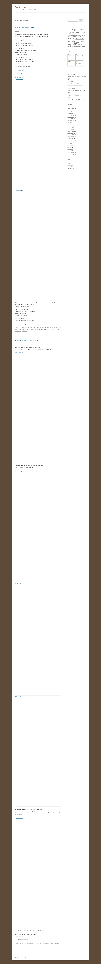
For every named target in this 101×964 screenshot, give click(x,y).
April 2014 (70, 147)
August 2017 (70, 111)
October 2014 (70, 138)
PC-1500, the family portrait (25, 27)
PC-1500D (47, 327)
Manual (75, 35)
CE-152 (81, 29)
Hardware (30, 943)
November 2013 (71, 154)
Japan (48, 329)
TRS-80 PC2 (27, 329)
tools (75, 46)
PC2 (59, 329)
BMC (72, 29)
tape (73, 46)
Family (44, 329)
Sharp (73, 44)
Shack (69, 44)
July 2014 (70, 143)
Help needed (37, 14)
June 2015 (70, 124)
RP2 (16, 331)
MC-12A (70, 36)
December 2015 (71, 115)
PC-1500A (42, 327)
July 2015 (70, 122)
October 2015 (70, 118)
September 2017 (71, 110)
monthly (79, 36)
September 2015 (71, 120)
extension (78, 32)
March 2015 (70, 129)
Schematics (82, 42)
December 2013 (71, 152)
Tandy (69, 46)
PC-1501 (51, 327)
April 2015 (70, 127)
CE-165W (72, 30)
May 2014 (70, 145)
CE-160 (84, 29)
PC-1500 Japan (36, 327)
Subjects (23, 14)
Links (30, 14)
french (84, 32)
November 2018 (71, 108)
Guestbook (47, 14)
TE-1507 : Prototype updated (74, 94)
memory (75, 36)
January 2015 (70, 133)
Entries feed (70, 165)
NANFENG (70, 38)
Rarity (16, 945)
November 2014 (71, 136)
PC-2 (73, 38)
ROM (78, 42)
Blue (37, 329)
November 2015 (71, 117)
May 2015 (70, 126)
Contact (55, 14)
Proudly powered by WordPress (21, 957)
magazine (70, 35)
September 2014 (71, 140)
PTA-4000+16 (70, 42)
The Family (21, 329)
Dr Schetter (71, 32)
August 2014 (70, 141)
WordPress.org (71, 168)
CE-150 (76, 29)
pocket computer (73, 41)
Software (79, 44)
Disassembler (77, 30)
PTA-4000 (56, 327)
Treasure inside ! (71, 88)
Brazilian (41, 329)
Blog (16, 14)
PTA (78, 41)
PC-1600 (84, 40)
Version (19, 331)
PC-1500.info (21, 7)
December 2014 (71, 134)
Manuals (79, 35)
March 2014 (70, 149)
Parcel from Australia (72, 74)
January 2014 (70, 150)
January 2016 (70, 113)
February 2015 (71, 131)
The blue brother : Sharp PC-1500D (27, 340)
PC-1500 (30, 327)
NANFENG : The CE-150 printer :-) (75, 83)
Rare (59, 943)
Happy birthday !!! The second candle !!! (76, 99)
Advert (69, 29)
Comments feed (71, 166)
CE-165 (69, 30)
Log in (69, 163)
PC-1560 (79, 40)
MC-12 (83, 35)
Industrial (80, 33)
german (70, 34)
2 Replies (17, 31)
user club (79, 46)
